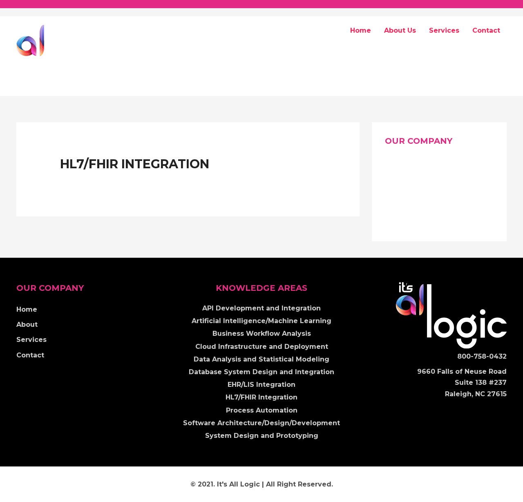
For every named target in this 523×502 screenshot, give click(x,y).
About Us (400, 30)
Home (360, 30)
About (395, 182)
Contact (486, 30)
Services (444, 30)
